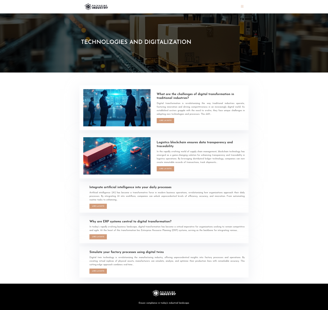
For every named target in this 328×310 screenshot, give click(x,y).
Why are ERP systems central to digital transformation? (130, 221)
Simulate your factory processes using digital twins (126, 252)
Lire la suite (165, 120)
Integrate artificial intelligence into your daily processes (130, 187)
